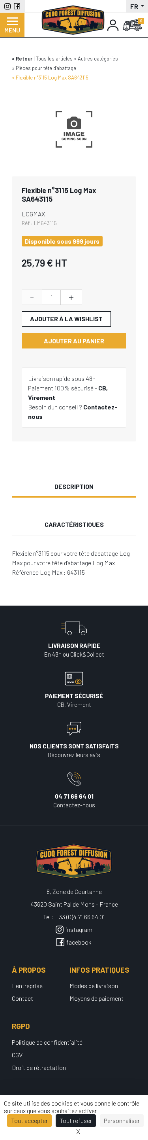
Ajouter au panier (74, 341)
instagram (79, 929)
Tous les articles (54, 58)
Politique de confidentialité (47, 1042)
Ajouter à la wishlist (66, 318)
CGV (17, 1055)
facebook (79, 942)
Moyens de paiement (96, 998)
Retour (24, 58)
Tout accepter (29, 1120)
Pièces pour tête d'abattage (46, 68)
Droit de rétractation (39, 1067)
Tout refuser (76, 1120)
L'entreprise (27, 985)
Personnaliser (122, 1120)
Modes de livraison (93, 985)
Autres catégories (98, 58)
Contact (22, 998)
